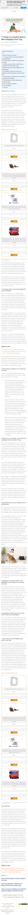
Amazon (14, 156)
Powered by (3, 7)
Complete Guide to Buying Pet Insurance (13, 895)
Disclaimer (8, 906)
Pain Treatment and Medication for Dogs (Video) (13, 351)
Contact (7, 903)
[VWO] (6, 7)
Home (3, 903)
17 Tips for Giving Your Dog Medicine (10, 353)
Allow (23, 7)
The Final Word (7, 85)
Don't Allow (16, 7)
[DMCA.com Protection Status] (23, 904)
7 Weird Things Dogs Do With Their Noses (13, 897)
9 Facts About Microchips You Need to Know (12, 349)
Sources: (6, 87)
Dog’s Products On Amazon (9, 55)
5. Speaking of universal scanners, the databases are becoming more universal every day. (13, 73)
